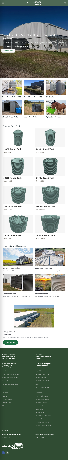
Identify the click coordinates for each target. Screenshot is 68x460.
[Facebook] (3, 452)
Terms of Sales (40, 419)
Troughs (4, 396)
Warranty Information (42, 422)
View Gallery (10, 342)
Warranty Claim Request (43, 425)
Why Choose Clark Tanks (43, 415)
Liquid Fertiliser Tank (42, 381)
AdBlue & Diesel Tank (42, 374)
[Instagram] (7, 452)
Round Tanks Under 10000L (10, 374)
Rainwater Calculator (42, 399)
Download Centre (41, 406)
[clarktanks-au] (34, 3)
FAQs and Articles (41, 403)
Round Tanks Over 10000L (10, 378)
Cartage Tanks (6, 403)
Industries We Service (42, 387)
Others (4, 406)
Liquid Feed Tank (41, 378)
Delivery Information (42, 396)
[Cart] (65, 3)
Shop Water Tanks (8, 50)
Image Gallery (40, 409)
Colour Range (40, 412)
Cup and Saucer (7, 399)
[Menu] (3, 3)
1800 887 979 (6, 437)
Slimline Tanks (6, 381)
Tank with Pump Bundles (10, 384)
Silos (37, 384)
